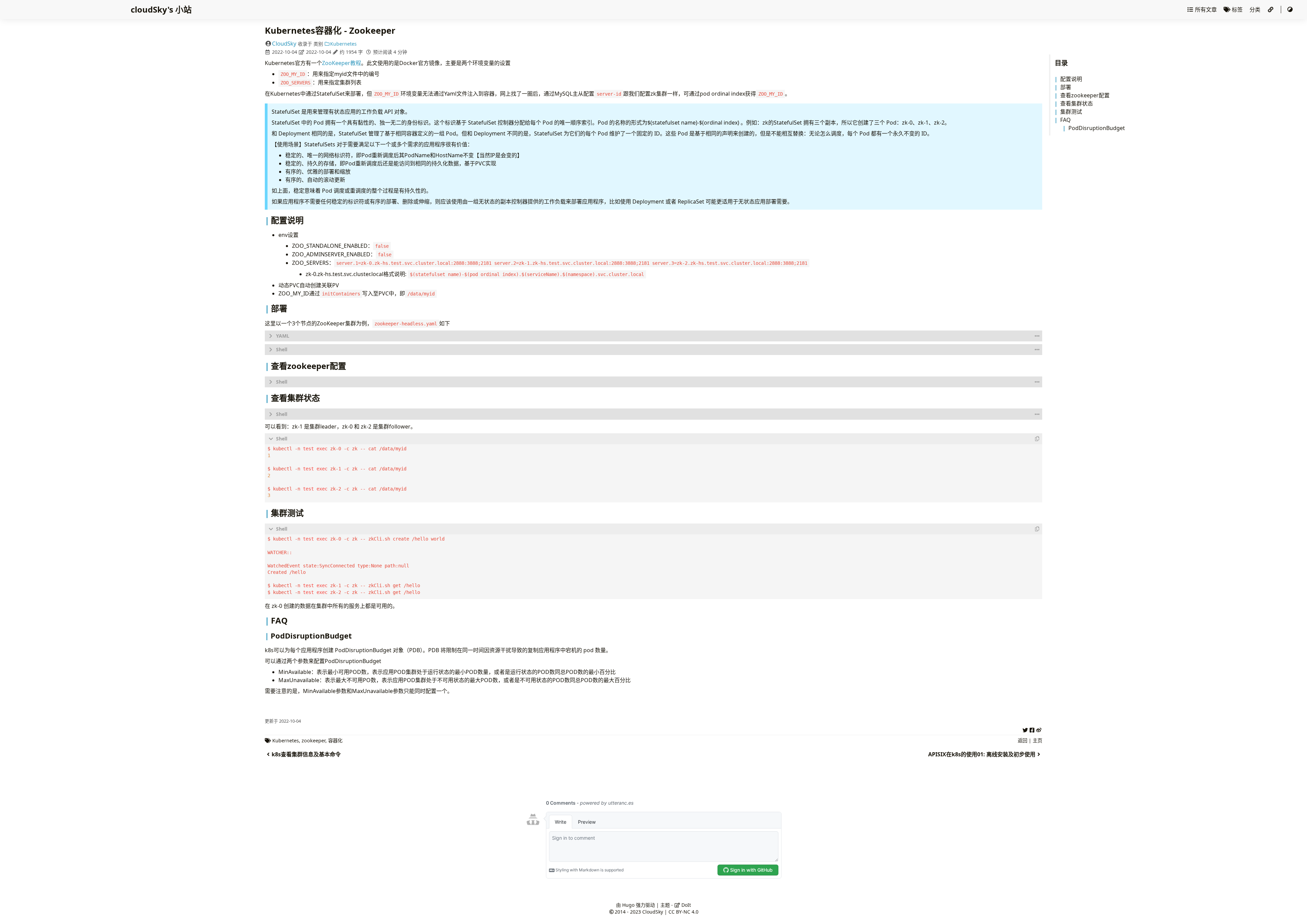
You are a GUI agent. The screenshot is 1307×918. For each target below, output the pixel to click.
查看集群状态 (1076, 103)
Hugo (628, 905)
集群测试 (1071, 111)
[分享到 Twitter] (1025, 729)
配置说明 (1071, 79)
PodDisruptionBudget (1096, 128)
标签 (1237, 9)
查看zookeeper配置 (1085, 95)
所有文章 (1206, 9)
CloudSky (284, 43)
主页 (1037, 740)
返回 (1022, 740)
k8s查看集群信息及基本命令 (306, 754)
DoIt (685, 905)
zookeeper (313, 740)
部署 (1065, 87)
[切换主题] (1290, 9)
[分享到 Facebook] (1032, 729)
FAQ (1065, 120)
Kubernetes (343, 44)
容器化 (335, 740)
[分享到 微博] (1038, 729)
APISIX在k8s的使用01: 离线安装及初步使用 (981, 754)
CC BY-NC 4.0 (683, 911)
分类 (1255, 9)
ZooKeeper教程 (341, 63)
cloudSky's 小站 (161, 9)
